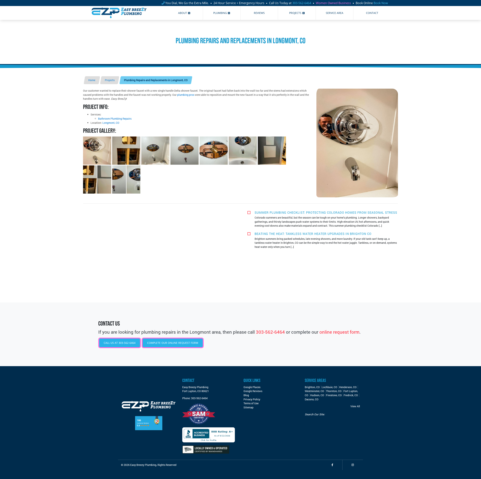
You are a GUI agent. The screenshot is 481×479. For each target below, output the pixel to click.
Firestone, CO (334, 395)
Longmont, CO (110, 122)
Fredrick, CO (351, 395)
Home (91, 80)
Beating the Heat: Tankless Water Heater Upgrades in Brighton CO (313, 234)
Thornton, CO (334, 391)
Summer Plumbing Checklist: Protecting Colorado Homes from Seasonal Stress (326, 212)
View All (355, 406)
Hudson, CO (317, 395)
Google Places (252, 387)
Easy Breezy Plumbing (143, 465)
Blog (246, 395)
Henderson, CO (348, 387)
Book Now (381, 3)
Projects (110, 80)
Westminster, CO (314, 391)
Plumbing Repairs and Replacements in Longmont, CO (156, 80)
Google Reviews (253, 391)
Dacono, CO (311, 399)
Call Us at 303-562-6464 (119, 343)
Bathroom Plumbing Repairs (115, 118)
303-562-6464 (301, 3)
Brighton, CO (312, 387)
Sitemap (248, 407)
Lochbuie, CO (329, 387)
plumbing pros (185, 95)
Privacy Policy (252, 399)
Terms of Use (251, 403)
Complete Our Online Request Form (172, 343)
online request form (339, 332)
